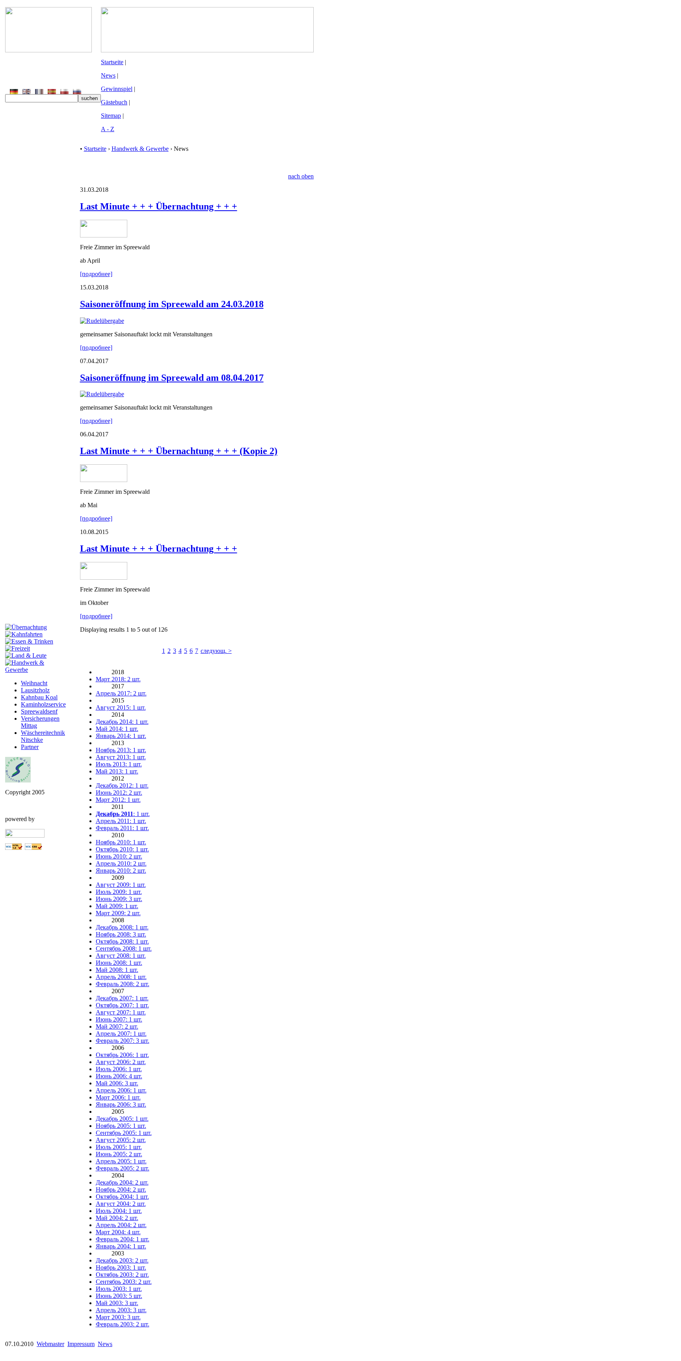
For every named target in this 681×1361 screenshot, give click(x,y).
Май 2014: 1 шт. (117, 728)
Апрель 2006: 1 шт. (121, 1090)
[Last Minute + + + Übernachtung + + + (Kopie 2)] (103, 480)
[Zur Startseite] (48, 50)
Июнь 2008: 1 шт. (119, 962)
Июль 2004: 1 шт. (119, 1210)
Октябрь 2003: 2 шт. (122, 1274)
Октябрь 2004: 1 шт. (122, 1196)
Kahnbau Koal (39, 697)
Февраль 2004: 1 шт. (122, 1239)
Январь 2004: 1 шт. (121, 1246)
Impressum (81, 1344)
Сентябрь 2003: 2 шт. (124, 1281)
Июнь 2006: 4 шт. (119, 1076)
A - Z (107, 129)
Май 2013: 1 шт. (117, 771)
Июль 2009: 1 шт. (119, 891)
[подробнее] (96, 274)
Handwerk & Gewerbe (140, 148)
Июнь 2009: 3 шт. (119, 899)
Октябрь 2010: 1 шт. (122, 849)
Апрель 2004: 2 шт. (121, 1225)
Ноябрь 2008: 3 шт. (121, 934)
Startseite (112, 62)
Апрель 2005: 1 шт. (121, 1161)
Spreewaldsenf (39, 711)
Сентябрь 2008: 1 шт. (124, 948)
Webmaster (50, 1344)
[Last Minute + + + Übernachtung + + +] (103, 235)
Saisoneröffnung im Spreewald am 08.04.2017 (172, 378)
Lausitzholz (35, 690)
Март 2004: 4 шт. (118, 1232)
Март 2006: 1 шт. (118, 1097)
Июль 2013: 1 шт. (119, 764)
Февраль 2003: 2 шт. (122, 1324)
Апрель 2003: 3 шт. (121, 1310)
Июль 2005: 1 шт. (119, 1147)
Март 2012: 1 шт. (118, 799)
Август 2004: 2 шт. (121, 1203)
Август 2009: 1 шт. (121, 884)
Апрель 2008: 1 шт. (121, 976)
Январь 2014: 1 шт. (121, 735)
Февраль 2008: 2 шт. (122, 984)
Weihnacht (34, 683)
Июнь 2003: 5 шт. (119, 1295)
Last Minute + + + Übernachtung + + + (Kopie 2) (178, 451)
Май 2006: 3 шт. (117, 1083)
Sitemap (111, 115)
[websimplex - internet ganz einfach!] (25, 835)
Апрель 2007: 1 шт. (121, 1033)
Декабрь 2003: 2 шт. (122, 1260)
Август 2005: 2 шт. (121, 1140)
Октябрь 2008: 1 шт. (122, 941)
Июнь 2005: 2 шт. (119, 1154)
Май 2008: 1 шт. (117, 969)
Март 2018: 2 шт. (118, 679)
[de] (14, 92)
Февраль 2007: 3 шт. (122, 1040)
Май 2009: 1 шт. (117, 906)
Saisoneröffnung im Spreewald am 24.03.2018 (172, 304)
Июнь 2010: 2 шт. (119, 856)
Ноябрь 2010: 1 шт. (121, 842)
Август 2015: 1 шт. (121, 707)
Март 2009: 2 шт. (118, 913)
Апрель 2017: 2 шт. (121, 693)
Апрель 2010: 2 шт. (121, 863)
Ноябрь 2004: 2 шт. (121, 1189)
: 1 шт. (123, 813)
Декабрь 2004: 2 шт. (122, 1182)
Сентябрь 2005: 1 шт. (124, 1132)
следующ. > (216, 650)
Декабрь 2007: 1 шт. (122, 998)
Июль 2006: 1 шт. (119, 1069)
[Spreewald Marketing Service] (18, 780)
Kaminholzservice (43, 704)
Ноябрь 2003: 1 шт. (121, 1267)
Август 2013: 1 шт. (121, 757)
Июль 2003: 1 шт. (119, 1288)
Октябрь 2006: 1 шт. (122, 1054)
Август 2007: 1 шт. (121, 1012)
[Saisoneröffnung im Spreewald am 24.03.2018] (102, 320)
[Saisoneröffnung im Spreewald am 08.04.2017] (102, 394)
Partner (30, 747)
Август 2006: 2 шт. (121, 1062)
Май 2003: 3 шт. (117, 1303)
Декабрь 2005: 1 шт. (122, 1118)
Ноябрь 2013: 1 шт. (121, 750)
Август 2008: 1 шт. (121, 955)
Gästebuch (114, 102)
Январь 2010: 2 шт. (121, 870)
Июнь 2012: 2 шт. (119, 792)
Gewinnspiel (116, 88)
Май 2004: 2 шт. (117, 1218)
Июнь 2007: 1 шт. (119, 1019)
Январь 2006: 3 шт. (121, 1104)
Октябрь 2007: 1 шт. (122, 1005)
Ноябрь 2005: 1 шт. (121, 1125)
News (108, 75)
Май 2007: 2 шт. (117, 1026)
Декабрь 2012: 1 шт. (122, 785)
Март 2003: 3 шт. (118, 1317)
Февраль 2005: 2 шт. (122, 1168)
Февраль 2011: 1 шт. (122, 828)
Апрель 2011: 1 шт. (121, 821)
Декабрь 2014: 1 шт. (122, 721)
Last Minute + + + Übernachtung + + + (158, 206)
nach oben (301, 176)
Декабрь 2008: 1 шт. (122, 927)
